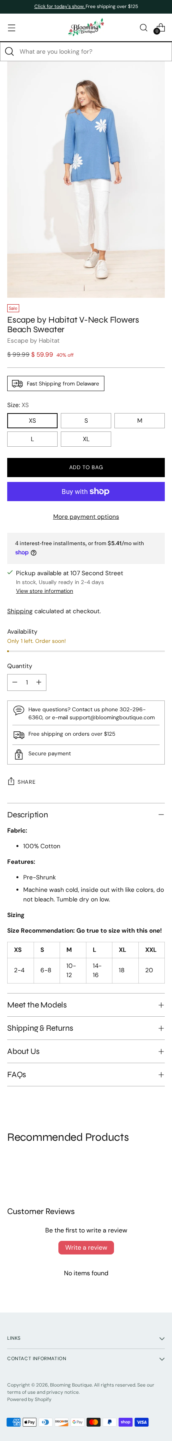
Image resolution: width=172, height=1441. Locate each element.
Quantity (19, 666)
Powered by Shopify (29, 1399)
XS (32, 421)
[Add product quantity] (39, 682)
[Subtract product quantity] (15, 682)
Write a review (86, 1247)
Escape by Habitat (33, 341)
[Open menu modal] (11, 27)
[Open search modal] (143, 27)
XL (86, 439)
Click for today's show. (60, 6)
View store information (44, 590)
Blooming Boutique (71, 1385)
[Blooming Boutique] (86, 27)
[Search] (9, 51)
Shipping (20, 611)
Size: (18, 405)
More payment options (86, 517)
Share (27, 782)
